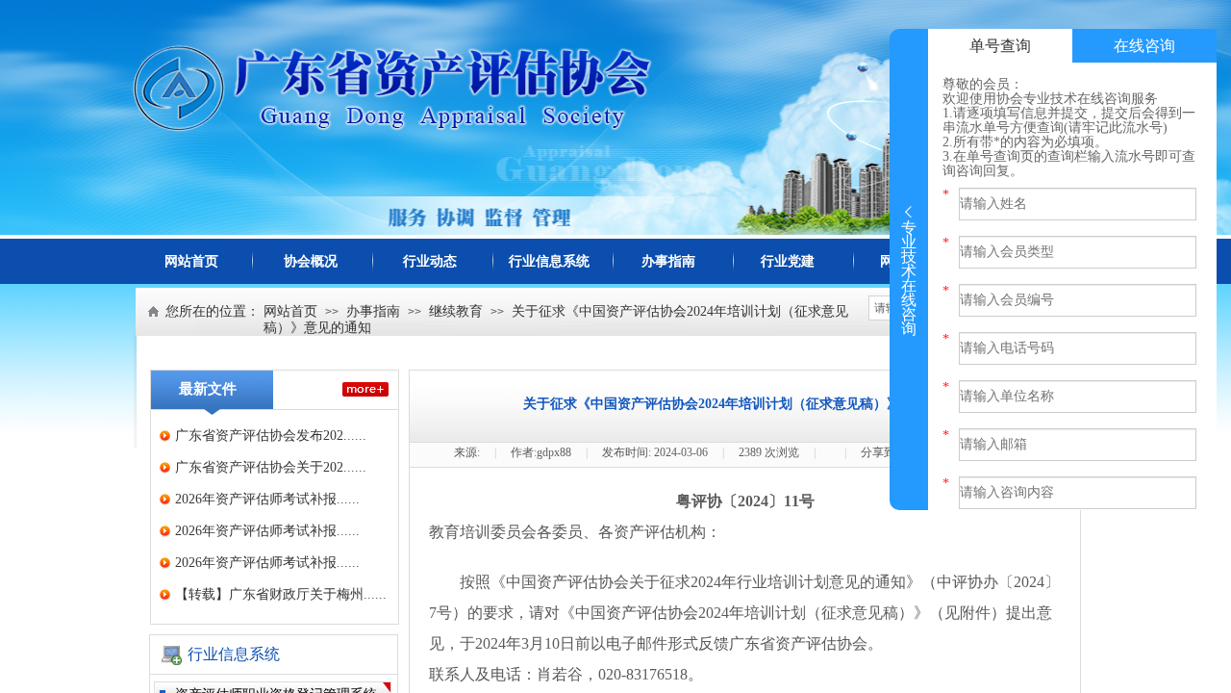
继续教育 (456, 311)
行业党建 (788, 261)
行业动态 (430, 261)
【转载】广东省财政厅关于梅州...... (281, 594)
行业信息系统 (549, 261)
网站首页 (191, 261)
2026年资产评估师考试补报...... (267, 499)
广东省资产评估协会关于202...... (270, 467)
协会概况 (311, 261)
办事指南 (668, 261)
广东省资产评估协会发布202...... (270, 435)
